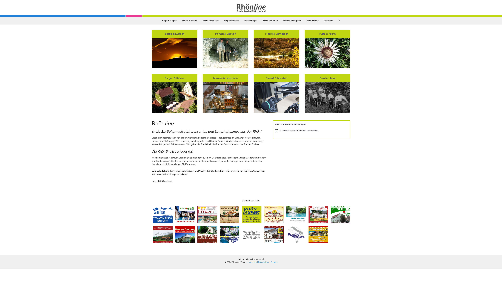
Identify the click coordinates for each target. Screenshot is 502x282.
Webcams (328, 20)
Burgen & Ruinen (231, 20)
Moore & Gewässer (210, 20)
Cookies (274, 262)
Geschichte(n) (250, 20)
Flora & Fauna (313, 20)
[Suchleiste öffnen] (339, 21)
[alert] (311, 130)
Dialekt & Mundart (270, 20)
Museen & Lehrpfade (292, 20)
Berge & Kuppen (169, 20)
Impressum (252, 262)
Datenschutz (263, 262)
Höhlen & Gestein (189, 20)
